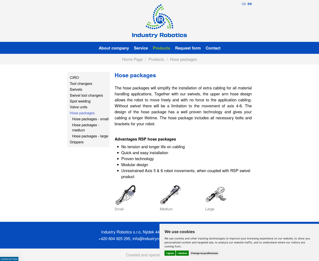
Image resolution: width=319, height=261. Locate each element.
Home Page (132, 59)
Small (119, 208)
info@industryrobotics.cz (154, 238)
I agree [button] (170, 253)
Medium (166, 208)
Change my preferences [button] (204, 253)
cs (244, 3)
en (250, 4)
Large (209, 208)
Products (156, 59)
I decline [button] (182, 253)
